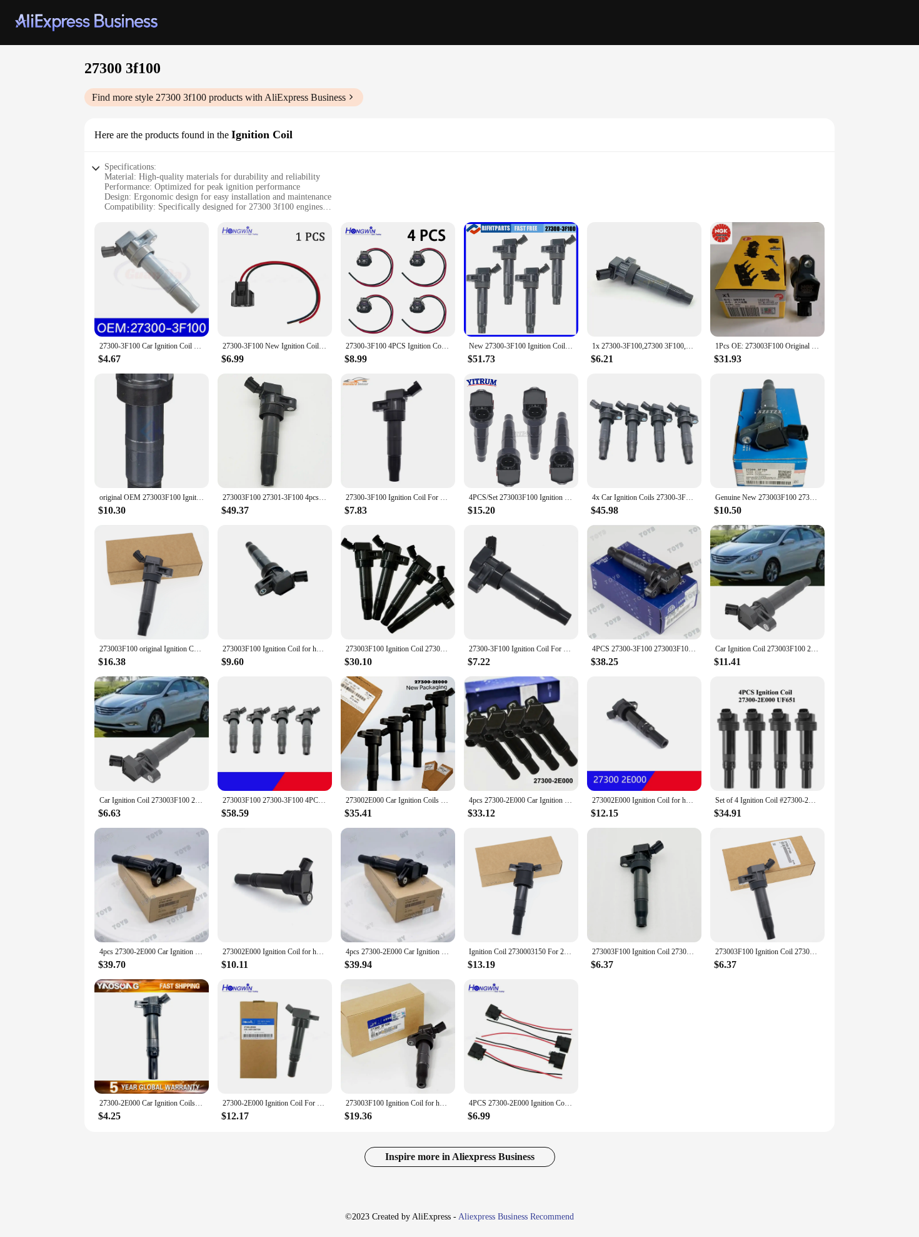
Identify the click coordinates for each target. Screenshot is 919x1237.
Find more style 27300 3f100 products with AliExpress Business (219, 97)
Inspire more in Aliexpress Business (460, 1156)
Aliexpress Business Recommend (516, 1216)
